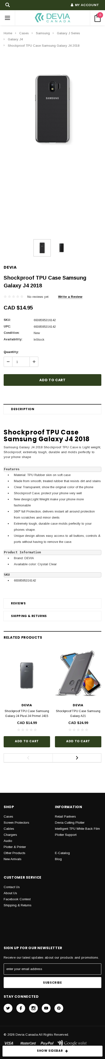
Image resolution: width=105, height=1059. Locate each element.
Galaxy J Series (68, 33)
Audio (8, 841)
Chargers (10, 835)
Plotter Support (65, 835)
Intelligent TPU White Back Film (77, 828)
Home (8, 33)
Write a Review (70, 297)
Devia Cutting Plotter (69, 822)
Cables (9, 828)
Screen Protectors (16, 822)
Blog (58, 859)
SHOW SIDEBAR (50, 1051)
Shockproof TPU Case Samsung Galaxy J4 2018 (43, 45)
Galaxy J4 (15, 39)
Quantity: (11, 352)
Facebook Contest (17, 899)
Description (22, 409)
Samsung (43, 33)
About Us (10, 893)
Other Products (14, 853)
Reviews (18, 603)
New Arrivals (12, 859)
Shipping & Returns (29, 616)
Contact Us (12, 887)
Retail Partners (65, 816)
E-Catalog (62, 853)
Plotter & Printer (15, 847)
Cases (24, 33)
